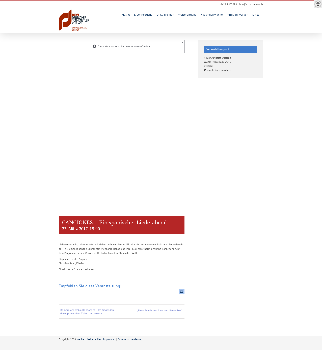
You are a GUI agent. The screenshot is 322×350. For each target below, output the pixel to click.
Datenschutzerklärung (130, 339)
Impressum (109, 339)
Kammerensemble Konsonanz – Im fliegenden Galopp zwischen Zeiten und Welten (87, 311)
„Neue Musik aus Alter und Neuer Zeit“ (159, 310)
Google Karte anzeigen (218, 70)
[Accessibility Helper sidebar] (318, 4)
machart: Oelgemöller (89, 339)
